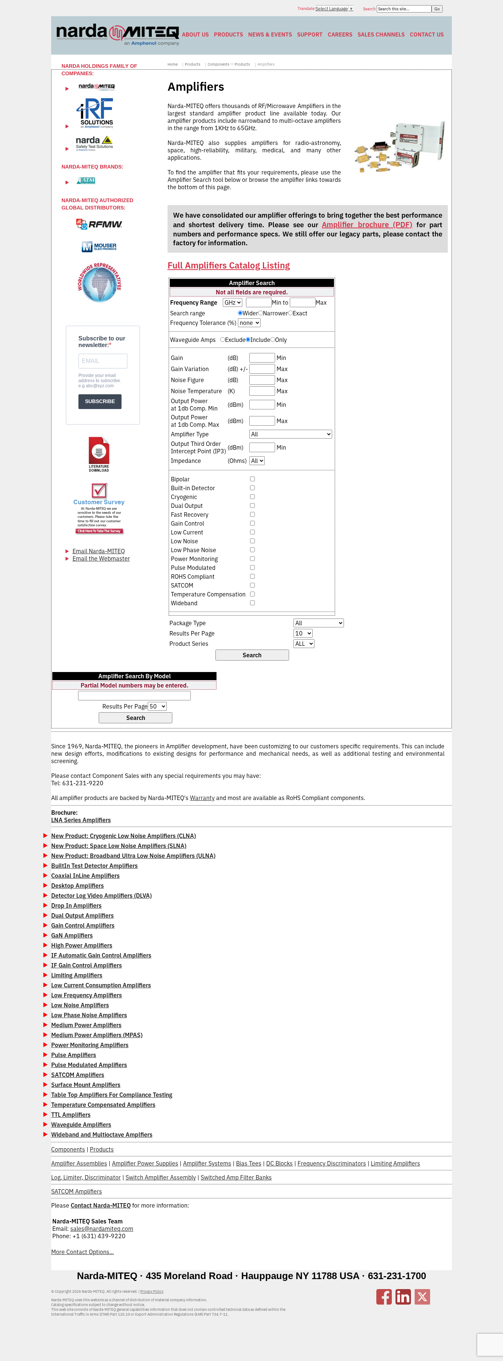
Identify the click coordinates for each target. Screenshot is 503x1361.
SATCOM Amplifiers (77, 1074)
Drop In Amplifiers (76, 905)
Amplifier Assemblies (79, 1163)
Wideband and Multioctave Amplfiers (101, 1134)
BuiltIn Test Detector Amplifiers (94, 865)
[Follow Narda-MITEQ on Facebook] (384, 1302)
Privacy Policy (151, 1291)
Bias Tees (248, 1163)
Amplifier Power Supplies (145, 1163)
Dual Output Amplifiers (82, 915)
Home (172, 64)
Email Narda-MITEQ (99, 551)
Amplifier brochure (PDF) (367, 224)
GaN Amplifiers (72, 935)
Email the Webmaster (101, 558)
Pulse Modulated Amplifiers (89, 1065)
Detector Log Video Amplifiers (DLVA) (101, 895)
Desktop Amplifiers (77, 885)
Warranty (202, 797)
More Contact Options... (82, 1252)
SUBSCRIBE (100, 401)
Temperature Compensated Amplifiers (103, 1104)
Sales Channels (381, 34)
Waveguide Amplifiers (81, 1124)
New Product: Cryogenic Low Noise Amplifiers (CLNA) (123, 835)
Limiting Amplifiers (76, 975)
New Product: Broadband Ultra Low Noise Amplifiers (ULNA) (133, 855)
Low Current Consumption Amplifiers (101, 985)
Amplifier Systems (207, 1163)
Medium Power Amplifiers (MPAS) (97, 1035)
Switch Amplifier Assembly (161, 1177)
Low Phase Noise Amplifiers (89, 1015)
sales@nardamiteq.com (101, 1228)
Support (310, 34)
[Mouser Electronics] (99, 246)
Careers (340, 34)
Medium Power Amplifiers (86, 1025)
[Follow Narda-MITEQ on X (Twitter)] (422, 1302)
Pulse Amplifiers (73, 1055)
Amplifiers (266, 64)
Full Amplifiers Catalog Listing (229, 265)
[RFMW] (99, 224)
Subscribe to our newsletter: (101, 341)
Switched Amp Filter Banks (236, 1177)
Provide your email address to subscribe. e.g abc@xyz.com (99, 380)
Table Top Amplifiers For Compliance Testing (111, 1094)
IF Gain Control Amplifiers (86, 965)
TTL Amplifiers (71, 1114)
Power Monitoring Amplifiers (90, 1045)
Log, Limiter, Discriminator (86, 1177)
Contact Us (427, 34)
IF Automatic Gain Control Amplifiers (101, 955)
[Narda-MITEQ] (118, 43)
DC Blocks (279, 1163)
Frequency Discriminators (332, 1163)
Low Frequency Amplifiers (86, 995)
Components (218, 64)
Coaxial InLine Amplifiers (85, 875)
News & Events (270, 34)
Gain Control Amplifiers (83, 925)
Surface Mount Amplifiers (85, 1084)
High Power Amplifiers (81, 945)
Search (370, 8)
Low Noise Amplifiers (80, 1005)
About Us (195, 34)
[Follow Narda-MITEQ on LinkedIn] (403, 1302)
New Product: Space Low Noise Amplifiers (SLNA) (118, 845)
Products (228, 34)
